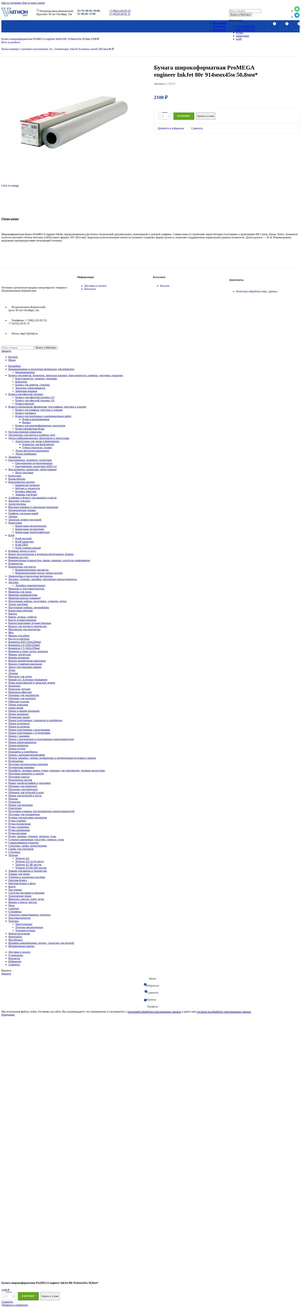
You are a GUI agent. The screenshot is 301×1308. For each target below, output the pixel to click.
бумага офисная (245, 26)
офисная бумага (245, 29)
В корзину (28, 1296)
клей (239, 38)
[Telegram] (297, 16)
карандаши (242, 35)
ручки (239, 32)
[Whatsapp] (297, 10)
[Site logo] (14, 16)
